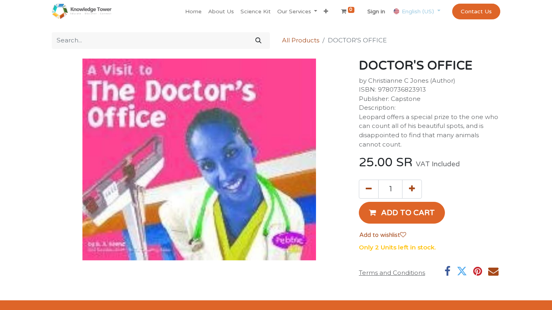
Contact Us (476, 11)
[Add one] (412, 189)
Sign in (376, 11)
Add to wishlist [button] (379, 235)
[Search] (258, 40)
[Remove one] (369, 189)
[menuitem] (193, 11)
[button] (325, 11)
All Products (300, 40)
